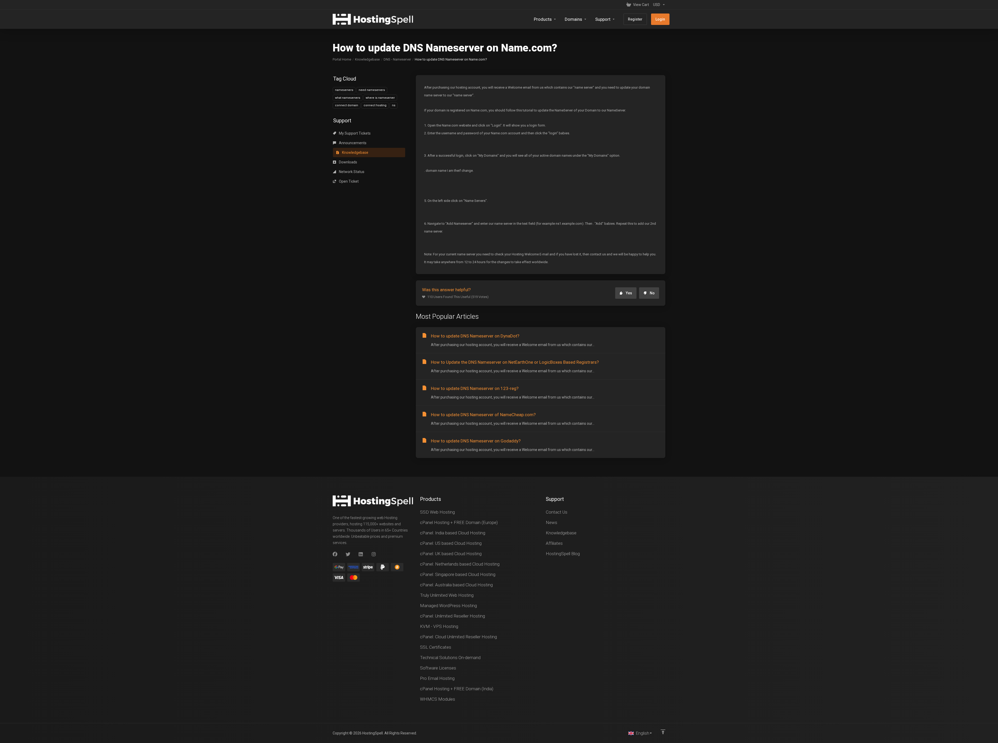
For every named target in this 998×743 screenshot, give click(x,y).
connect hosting (375, 105)
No (652, 293)
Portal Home (342, 59)
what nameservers (347, 97)
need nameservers (372, 90)
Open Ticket (348, 181)
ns (393, 105)
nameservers (344, 90)
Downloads (347, 162)
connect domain (346, 105)
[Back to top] (662, 731)
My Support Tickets (354, 133)
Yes (629, 293)
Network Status (351, 172)
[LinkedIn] (360, 554)
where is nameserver (380, 97)
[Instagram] (373, 554)
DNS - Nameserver (397, 59)
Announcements (352, 143)
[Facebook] (335, 554)
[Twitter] (348, 554)
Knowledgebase (367, 59)
